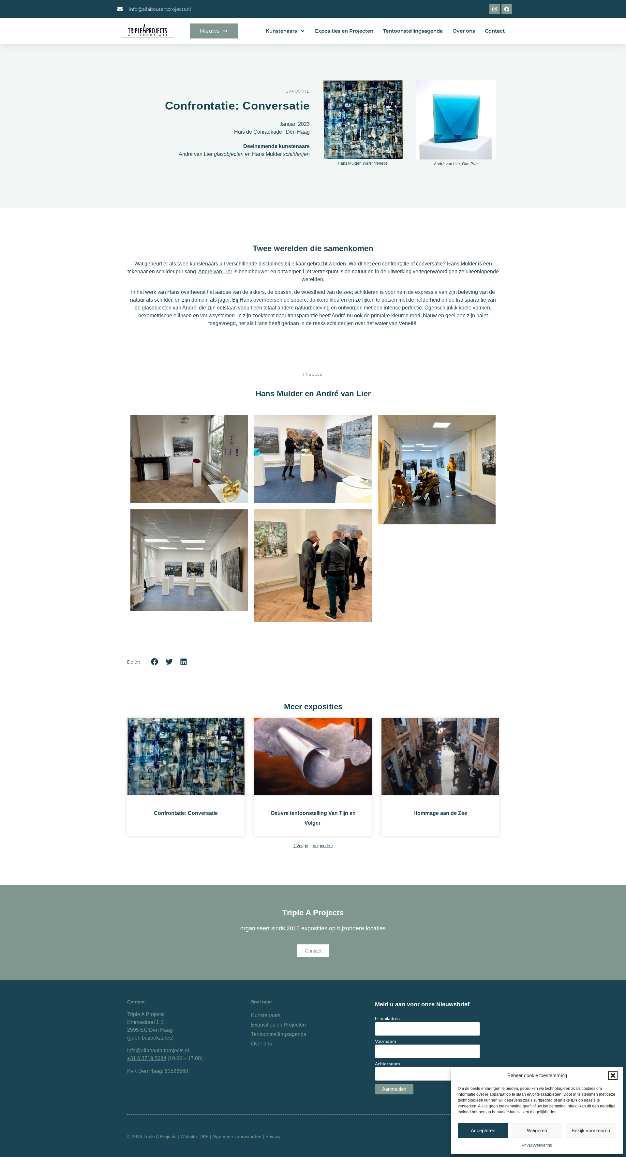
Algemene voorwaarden (236, 1136)
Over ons (464, 31)
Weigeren (537, 1130)
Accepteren (483, 1130)
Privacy (272, 1136)
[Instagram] (494, 9)
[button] (613, 1075)
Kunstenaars (281, 31)
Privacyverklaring (537, 1145)
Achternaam (387, 1063)
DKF (204, 1136)
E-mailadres (387, 1018)
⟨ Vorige (300, 845)
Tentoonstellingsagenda (413, 31)
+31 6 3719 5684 (146, 1058)
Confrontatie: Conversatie (186, 813)
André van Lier (215, 271)
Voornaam (385, 1041)
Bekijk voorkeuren (591, 1130)
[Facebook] (506, 9)
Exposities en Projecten (344, 31)
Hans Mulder (462, 263)
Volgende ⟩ (323, 845)
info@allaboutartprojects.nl (158, 1050)
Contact (495, 31)
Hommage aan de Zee (440, 813)
